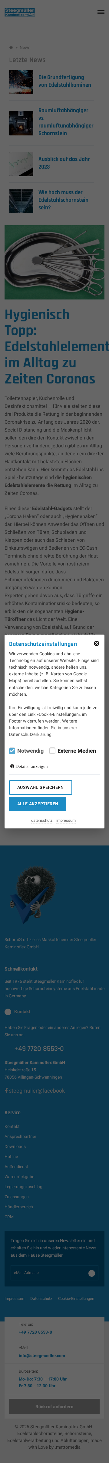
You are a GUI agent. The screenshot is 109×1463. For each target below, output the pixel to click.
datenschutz (41, 820)
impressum (66, 820)
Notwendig (30, 751)
